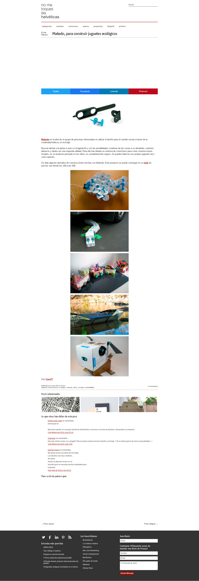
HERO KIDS (48, 547)
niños (75, 387)
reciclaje (81, 387)
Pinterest (143, 91)
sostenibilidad (89, 387)
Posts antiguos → (151, 524)
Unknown (51, 438)
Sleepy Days (88, 568)
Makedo (45, 139)
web (146, 163)
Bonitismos (87, 558)
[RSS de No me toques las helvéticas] (70, 539)
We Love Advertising (91, 551)
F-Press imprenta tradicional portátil (57, 558)
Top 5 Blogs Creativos (52, 551)
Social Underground (91, 554)
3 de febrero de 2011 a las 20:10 (60, 432)
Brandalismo (88, 540)
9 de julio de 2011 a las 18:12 (59, 470)
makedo (69, 387)
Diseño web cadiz (55, 421)
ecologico (62, 387)
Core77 (49, 379)
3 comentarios (153, 386)
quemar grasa (53, 450)
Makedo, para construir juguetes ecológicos (84, 33)
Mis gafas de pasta (90, 561)
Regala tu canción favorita (53, 554)
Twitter (56, 91)
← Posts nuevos (47, 524)
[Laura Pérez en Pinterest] (64, 539)
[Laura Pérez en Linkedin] (57, 539)
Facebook (85, 91)
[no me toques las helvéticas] (50, 19)
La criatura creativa (90, 544)
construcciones (52, 387)
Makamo (86, 565)
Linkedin (114, 91)
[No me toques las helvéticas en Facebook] (51, 539)
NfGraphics (87, 547)
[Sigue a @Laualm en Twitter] (44, 539)
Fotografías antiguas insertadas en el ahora (60, 567)
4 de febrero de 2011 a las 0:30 (60, 444)
